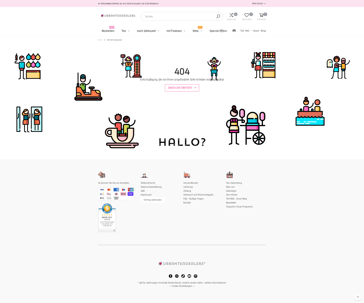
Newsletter (231, 202)
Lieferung (188, 187)
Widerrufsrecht (148, 183)
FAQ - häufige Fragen (193, 198)
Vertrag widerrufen (153, 199)
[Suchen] (218, 16)
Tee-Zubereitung (234, 183)
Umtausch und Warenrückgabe (198, 194)
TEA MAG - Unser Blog (236, 198)
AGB (143, 191)
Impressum (146, 194)
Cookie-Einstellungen (182, 286)
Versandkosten (190, 183)
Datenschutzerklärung (151, 187)
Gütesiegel (231, 191)
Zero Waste (231, 194)
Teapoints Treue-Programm (239, 206)
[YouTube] (188, 275)
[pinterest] (194, 275)
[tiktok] (182, 275)
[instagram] (176, 275)
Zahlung (187, 191)
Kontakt (187, 202)
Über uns (230, 187)
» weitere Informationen (214, 282)
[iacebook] (170, 275)
